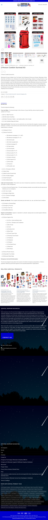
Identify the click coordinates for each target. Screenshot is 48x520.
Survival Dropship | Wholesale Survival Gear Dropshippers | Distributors (17, 478)
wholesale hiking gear (13, 505)
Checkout (3, 454)
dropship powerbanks (39, 493)
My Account (3, 464)
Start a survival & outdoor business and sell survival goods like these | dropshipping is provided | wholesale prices (22, 475)
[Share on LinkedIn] (13, 97)
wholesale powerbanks (23, 505)
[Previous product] (5, 72)
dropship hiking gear (42, 491)
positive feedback (27, 499)
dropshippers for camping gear (17, 493)
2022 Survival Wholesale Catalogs (17, 487)
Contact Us (3, 457)
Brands (2, 450)
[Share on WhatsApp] (2, 97)
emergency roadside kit (5, 497)
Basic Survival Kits (34, 487)
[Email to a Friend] (9, 97)
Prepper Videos (4, 466)
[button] (1, 4)
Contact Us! (7, 337)
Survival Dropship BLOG (18, 501)
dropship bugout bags (22, 491)
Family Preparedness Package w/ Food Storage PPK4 (23, 292)
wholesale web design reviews (20, 507)
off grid (21, 499)
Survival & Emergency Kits (11, 65)
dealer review (31, 489)
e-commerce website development (21, 495)
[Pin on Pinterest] (11, 97)
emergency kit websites (40, 495)
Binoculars (41, 487)
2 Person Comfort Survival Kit (26, 65)
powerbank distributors (36, 499)
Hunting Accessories (15, 499)
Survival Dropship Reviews (39, 501)
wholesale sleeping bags (32, 505)
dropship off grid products (5, 493)
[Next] (44, 30)
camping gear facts (13, 489)
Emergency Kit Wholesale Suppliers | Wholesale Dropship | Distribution (17, 462)
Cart (2, 452)
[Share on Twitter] (7, 97)
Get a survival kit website (26, 497)
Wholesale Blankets (4, 505)
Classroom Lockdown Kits (23, 489)
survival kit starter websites (6, 503)
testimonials (14, 503)
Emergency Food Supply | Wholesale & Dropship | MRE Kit (14, 459)
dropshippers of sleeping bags (29, 493)
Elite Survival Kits (31, 495)
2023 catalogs (27, 487)
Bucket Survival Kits (5, 489)
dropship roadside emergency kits (7, 495)
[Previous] (3, 30)
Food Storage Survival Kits (16, 497)
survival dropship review (28, 501)
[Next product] (2, 72)
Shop (2, 471)
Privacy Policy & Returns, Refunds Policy (10, 469)
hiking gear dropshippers (36, 497)
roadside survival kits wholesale (7, 501)
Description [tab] (4, 104)
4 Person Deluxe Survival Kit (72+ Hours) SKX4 (39, 292)
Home (2, 65)
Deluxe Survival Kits (38, 489)
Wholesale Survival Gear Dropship (7, 507)
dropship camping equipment (32, 491)
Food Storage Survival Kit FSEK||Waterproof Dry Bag (6, 292)
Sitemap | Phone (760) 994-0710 (31, 515)
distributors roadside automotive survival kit (9, 491)
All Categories (4, 447)
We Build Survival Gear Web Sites (34, 503)
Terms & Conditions (5, 480)
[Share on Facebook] (4, 97)
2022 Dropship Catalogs (5, 487)
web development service (22, 503)
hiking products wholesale (6, 499)
